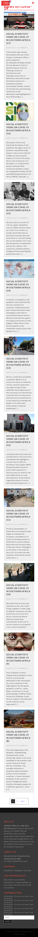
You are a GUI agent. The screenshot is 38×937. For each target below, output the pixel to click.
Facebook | (9, 870)
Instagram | (19, 870)
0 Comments (22, 48)
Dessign (22, 934)
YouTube (27, 870)
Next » (23, 801)
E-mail (24, 861)
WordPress (27, 931)
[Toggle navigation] (33, 3)
